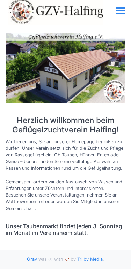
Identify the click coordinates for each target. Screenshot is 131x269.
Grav (32, 259)
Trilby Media (90, 259)
